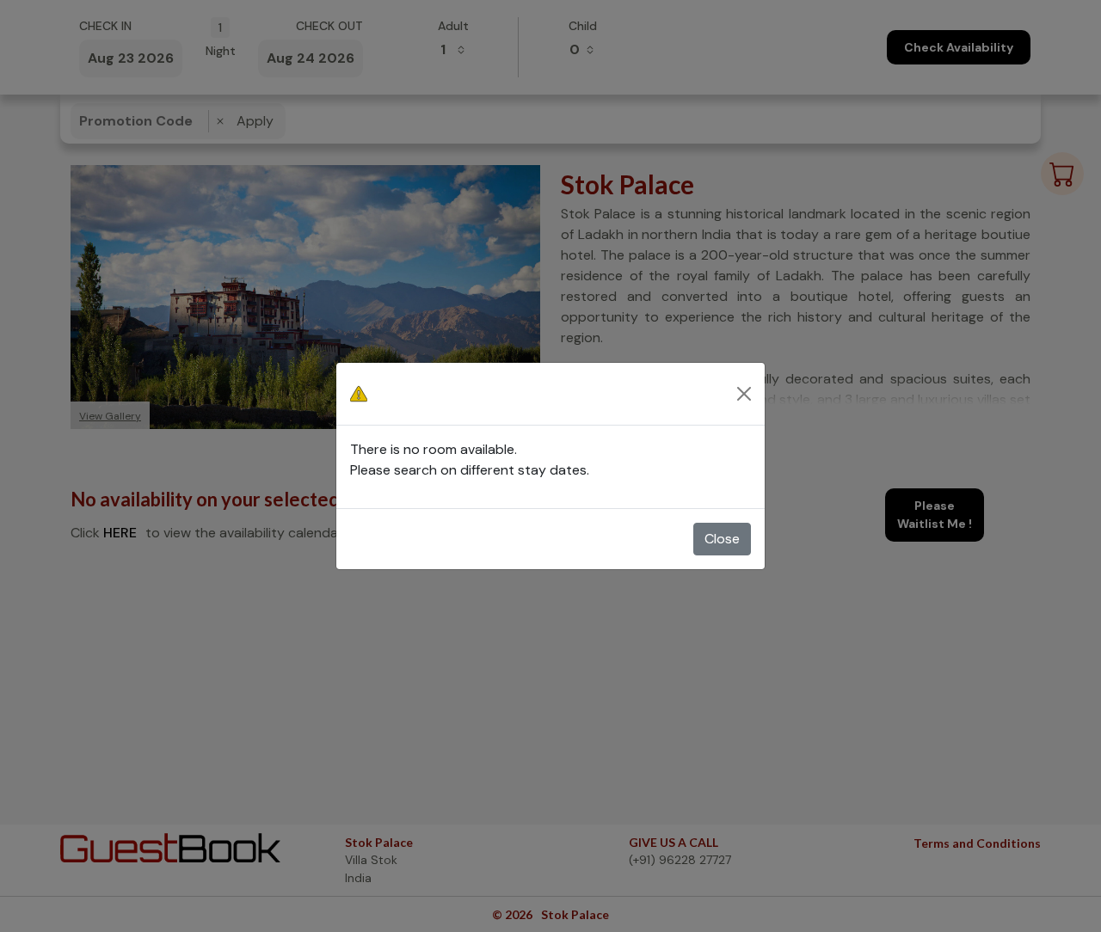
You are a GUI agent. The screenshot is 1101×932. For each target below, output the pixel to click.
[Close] (744, 394)
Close (722, 539)
